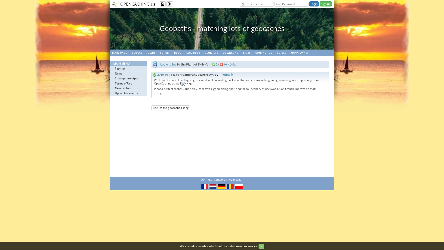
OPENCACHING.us (137, 4)
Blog (177, 52)
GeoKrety (211, 52)
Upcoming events (126, 93)
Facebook (193, 52)
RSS (209, 179)
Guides (282, 52)
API (203, 179)
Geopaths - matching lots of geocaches (222, 28)
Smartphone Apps (127, 78)
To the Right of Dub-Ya (193, 64)
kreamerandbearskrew (196, 74)
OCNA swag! (299, 52)
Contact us (263, 52)
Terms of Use (123, 83)
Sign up (325, 4)
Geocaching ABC (144, 52)
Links (247, 52)
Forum (165, 52)
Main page (119, 52)
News (118, 73)
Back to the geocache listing (171, 108)
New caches (123, 88)
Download (230, 52)
